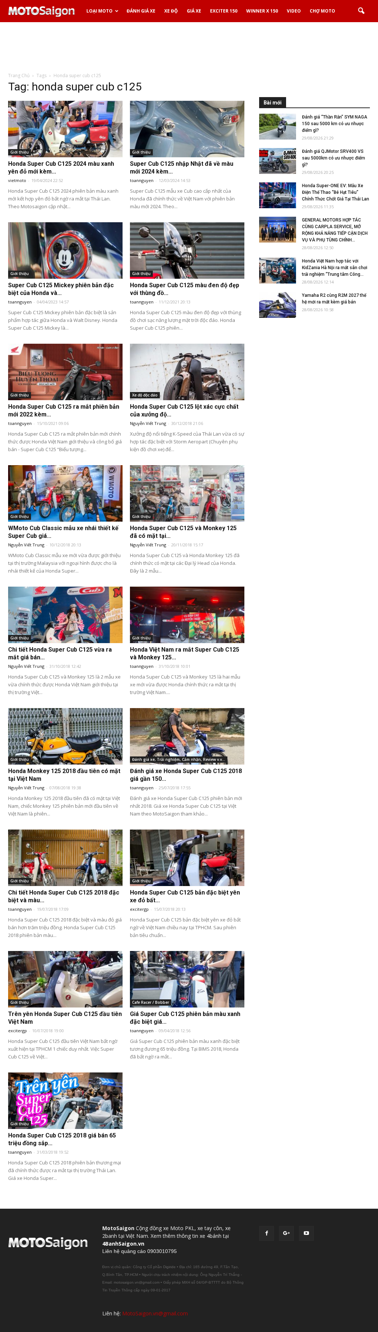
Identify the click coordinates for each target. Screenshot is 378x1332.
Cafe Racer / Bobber (150, 1002)
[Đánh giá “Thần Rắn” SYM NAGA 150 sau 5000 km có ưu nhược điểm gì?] (277, 127)
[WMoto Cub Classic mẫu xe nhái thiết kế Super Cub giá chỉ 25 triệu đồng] (65, 493)
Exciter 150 (223, 11)
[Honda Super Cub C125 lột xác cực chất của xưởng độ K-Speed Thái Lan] (187, 372)
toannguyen (142, 180)
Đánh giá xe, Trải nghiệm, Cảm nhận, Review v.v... (178, 759)
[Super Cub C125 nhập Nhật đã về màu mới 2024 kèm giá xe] (187, 129)
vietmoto (17, 180)
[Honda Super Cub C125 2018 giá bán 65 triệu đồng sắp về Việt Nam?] (65, 1100)
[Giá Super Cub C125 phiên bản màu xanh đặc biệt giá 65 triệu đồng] (187, 979)
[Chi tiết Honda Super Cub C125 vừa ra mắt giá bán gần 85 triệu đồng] (65, 615)
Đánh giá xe (141, 11)
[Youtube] (306, 1233)
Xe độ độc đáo (145, 395)
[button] (361, 11)
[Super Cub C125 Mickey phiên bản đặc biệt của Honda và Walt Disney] (65, 250)
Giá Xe (194, 11)
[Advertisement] (189, 47)
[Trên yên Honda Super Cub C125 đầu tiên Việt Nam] (65, 979)
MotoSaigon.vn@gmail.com (155, 1313)
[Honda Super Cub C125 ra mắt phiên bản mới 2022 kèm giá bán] (65, 372)
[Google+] (286, 1233)
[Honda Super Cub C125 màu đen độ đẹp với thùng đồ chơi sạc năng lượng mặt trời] (187, 250)
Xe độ (171, 11)
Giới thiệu (19, 152)
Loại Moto (99, 11)
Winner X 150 (262, 11)
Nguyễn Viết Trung (148, 423)
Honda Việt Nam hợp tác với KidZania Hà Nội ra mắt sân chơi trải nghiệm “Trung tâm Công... (334, 267)
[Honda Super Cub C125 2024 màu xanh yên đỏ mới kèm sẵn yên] (65, 129)
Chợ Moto (322, 11)
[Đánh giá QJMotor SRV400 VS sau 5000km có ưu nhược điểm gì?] (277, 161)
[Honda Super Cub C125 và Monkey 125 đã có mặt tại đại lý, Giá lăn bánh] (187, 493)
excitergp (139, 909)
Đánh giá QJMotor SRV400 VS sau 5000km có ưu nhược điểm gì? (333, 158)
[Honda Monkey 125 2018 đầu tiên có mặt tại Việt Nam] (65, 736)
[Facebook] (266, 1233)
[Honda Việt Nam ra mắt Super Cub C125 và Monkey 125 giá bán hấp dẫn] (187, 615)
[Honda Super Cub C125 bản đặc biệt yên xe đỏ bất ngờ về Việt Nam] (187, 858)
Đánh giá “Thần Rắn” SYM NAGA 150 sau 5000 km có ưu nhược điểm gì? (334, 123)
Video (294, 11)
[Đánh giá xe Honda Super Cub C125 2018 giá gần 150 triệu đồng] (187, 736)
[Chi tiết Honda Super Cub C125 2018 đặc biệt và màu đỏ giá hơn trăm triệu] (65, 858)
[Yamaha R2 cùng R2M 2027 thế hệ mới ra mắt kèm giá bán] (277, 305)
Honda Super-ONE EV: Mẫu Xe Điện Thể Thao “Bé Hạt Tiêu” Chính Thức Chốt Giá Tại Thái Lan (335, 192)
